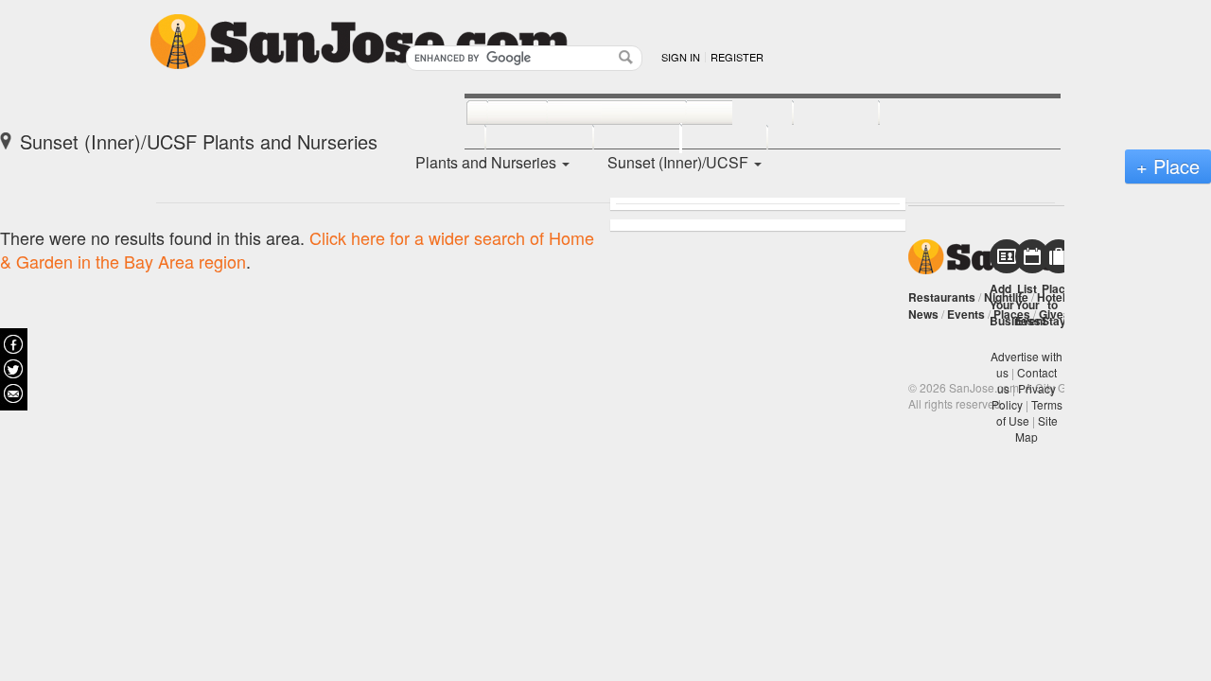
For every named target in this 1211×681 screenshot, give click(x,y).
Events (966, 314)
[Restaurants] (595, 113)
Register (737, 56)
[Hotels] (815, 113)
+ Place (1168, 166)
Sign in (680, 56)
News (923, 314)
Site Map (1036, 428)
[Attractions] (924, 113)
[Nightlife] (718, 113)
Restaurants (941, 297)
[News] (496, 113)
